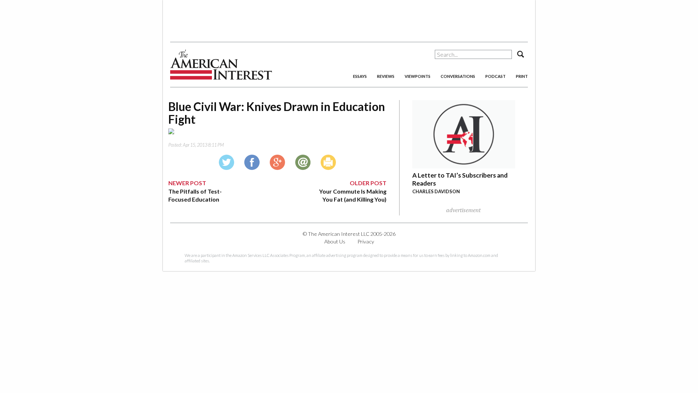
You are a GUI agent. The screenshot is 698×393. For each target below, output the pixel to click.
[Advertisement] (349, 18)
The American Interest (221, 64)
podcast (495, 76)
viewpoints (417, 76)
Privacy (365, 241)
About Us (334, 241)
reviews (385, 76)
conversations (458, 76)
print (522, 76)
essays (360, 76)
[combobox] (473, 54)
